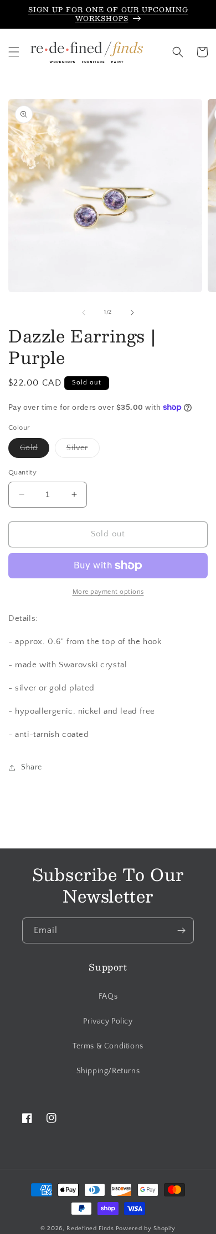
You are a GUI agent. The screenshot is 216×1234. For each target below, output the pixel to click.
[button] (14, 52)
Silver (83, 450)
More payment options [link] (108, 591)
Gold (34, 450)
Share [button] (31, 767)
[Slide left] (83, 312)
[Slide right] (132, 312)
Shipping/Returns (108, 1071)
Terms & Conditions (108, 1046)
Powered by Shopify (146, 1228)
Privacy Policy (107, 1021)
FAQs (108, 996)
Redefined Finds (90, 1228)
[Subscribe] (181, 930)
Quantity (22, 472)
